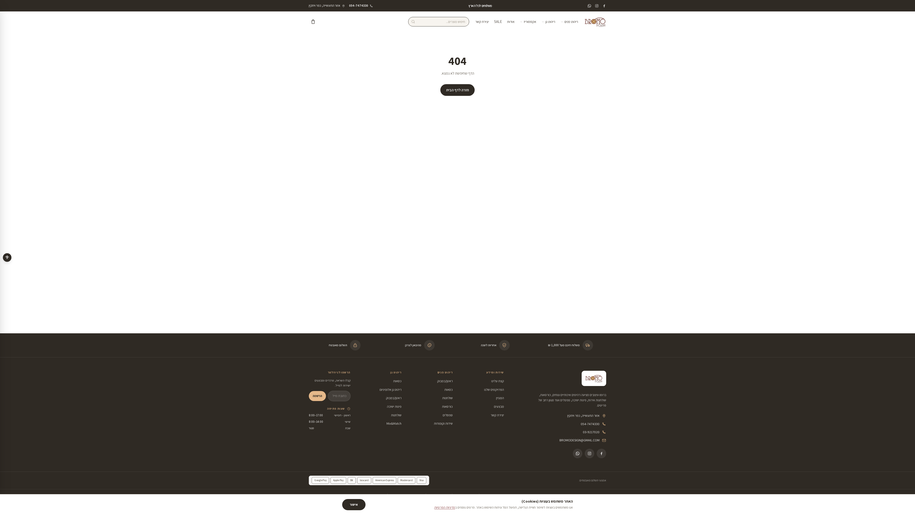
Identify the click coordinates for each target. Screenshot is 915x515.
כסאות (448, 389)
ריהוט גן (550, 21)
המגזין (500, 398)
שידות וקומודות (443, 423)
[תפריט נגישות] (7, 257)
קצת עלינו (497, 381)
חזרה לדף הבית (457, 90)
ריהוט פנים (571, 21)
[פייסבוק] (604, 6)
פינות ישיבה (394, 406)
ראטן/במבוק (445, 381)
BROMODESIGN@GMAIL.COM (579, 440)
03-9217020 (591, 432)
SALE (498, 21)
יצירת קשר (482, 21)
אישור (354, 504)
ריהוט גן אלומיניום (391, 389)
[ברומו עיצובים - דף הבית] (595, 21)
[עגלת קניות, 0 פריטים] (313, 21)
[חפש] (413, 21)
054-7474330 (590, 424)
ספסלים (448, 415)
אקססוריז (530, 21)
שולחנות (447, 398)
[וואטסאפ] (589, 6)
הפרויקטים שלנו (494, 389)
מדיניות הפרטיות (444, 507)
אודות (510, 21)
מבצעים (499, 406)
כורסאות (447, 406)
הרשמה (317, 396)
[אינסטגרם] (597, 6)
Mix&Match (394, 423)
